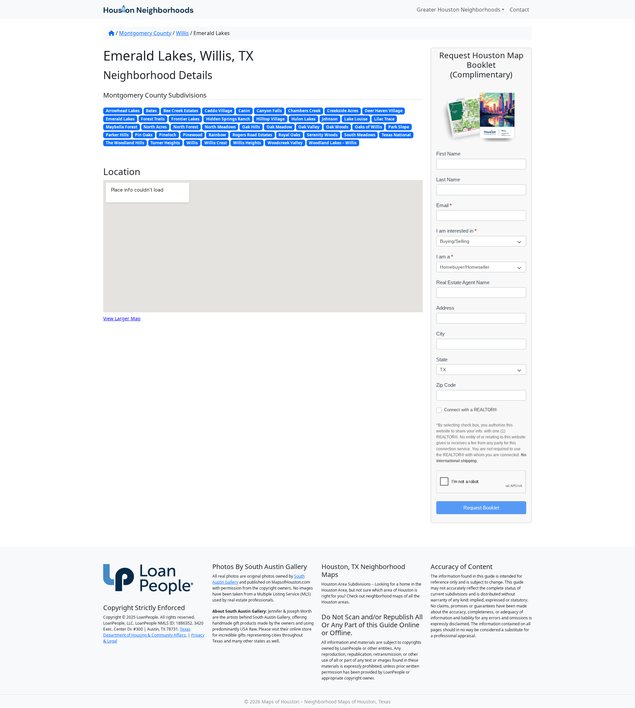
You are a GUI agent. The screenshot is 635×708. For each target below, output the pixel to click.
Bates (151, 110)
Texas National (396, 135)
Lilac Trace (384, 119)
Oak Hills (251, 127)
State (441, 359)
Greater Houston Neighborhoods (458, 9)
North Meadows (220, 127)
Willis (182, 33)
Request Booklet (481, 507)
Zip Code (446, 385)
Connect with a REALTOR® (470, 409)
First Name (448, 153)
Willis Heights (247, 143)
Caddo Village (218, 110)
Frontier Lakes (185, 119)
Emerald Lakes (120, 119)
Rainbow (217, 135)
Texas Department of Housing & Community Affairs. (146, 632)
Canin (244, 110)
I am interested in (456, 231)
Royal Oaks (289, 135)
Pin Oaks (143, 135)
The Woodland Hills (125, 143)
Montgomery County (145, 33)
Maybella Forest (121, 127)
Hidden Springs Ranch (228, 119)
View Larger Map (122, 318)
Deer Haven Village (383, 110)
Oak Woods (337, 127)
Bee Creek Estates (180, 110)
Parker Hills (117, 135)
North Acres (155, 127)
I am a (444, 256)
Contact (519, 9)
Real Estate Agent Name (462, 282)
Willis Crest (215, 143)
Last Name (448, 179)
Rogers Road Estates (252, 135)
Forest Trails (153, 119)
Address (445, 308)
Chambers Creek (304, 110)
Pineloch (167, 135)
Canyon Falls (269, 110)
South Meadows (359, 135)
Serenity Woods (322, 135)
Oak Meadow (279, 127)
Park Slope (398, 127)
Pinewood (192, 135)
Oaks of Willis (368, 127)
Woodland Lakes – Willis (333, 143)
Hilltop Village (270, 119)
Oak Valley (308, 127)
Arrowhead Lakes (123, 110)
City (440, 333)
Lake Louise (355, 119)
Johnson (330, 119)
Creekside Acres (342, 110)
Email (444, 205)
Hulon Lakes (303, 119)
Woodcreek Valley (285, 143)
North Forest (185, 127)
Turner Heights (165, 143)
